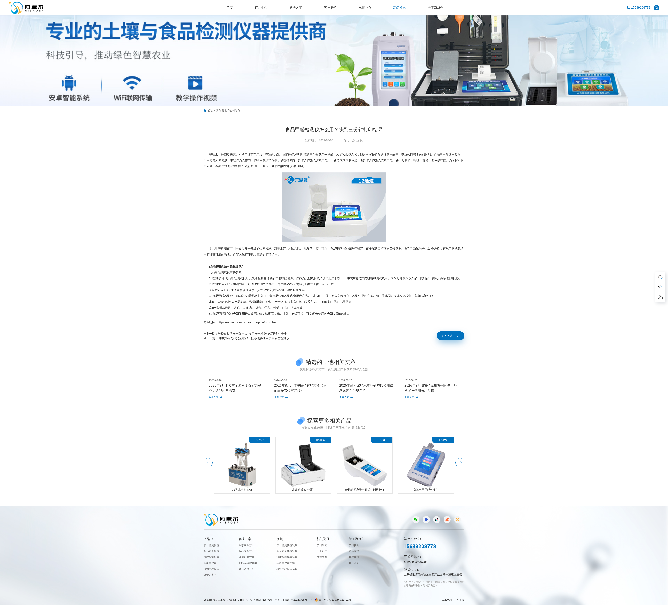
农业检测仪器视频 (286, 545)
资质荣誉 (354, 551)
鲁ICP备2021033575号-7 (298, 599)
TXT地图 (459, 599)
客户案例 (330, 7)
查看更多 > (210, 574)
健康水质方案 (246, 557)
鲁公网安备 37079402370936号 (336, 599)
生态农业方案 (246, 545)
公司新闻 (235, 110)
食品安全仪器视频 (286, 551)
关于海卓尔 (435, 7)
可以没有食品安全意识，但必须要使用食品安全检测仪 (253, 338)
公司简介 (354, 545)
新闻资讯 (399, 7)
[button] (208, 462)
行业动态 (322, 551)
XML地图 (447, 599)
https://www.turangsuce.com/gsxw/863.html (246, 322)
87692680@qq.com (416, 562)
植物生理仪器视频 (286, 569)
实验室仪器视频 (285, 563)
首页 (229, 7)
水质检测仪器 (211, 557)
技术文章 (322, 557)
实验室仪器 (210, 563)
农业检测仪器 (211, 545)
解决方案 (295, 7)
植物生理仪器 (211, 569)
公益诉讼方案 (246, 569)
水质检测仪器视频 (286, 557)
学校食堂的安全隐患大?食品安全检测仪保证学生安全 (252, 334)
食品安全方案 (246, 551)
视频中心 (365, 7)
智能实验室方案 (248, 563)
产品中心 (261, 7)
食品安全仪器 (211, 551)
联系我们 (354, 563)
